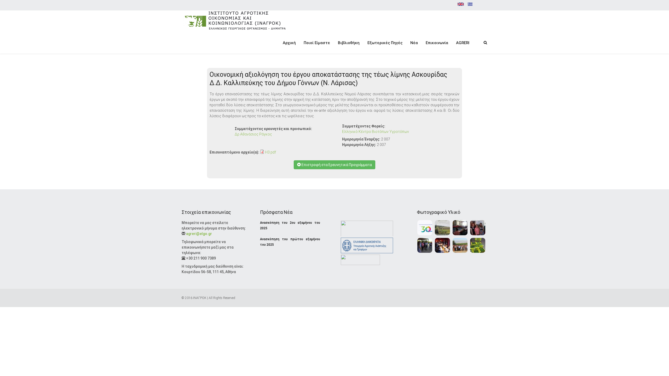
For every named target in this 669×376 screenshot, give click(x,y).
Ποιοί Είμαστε (317, 42)
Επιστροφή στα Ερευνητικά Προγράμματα (336, 165)
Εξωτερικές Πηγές (384, 42)
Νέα (414, 42)
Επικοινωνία (437, 42)
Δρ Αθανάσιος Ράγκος (253, 134)
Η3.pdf (270, 152)
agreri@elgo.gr (199, 234)
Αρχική (289, 42)
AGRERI (462, 42)
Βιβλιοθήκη (349, 42)
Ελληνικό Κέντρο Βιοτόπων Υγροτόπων (375, 132)
